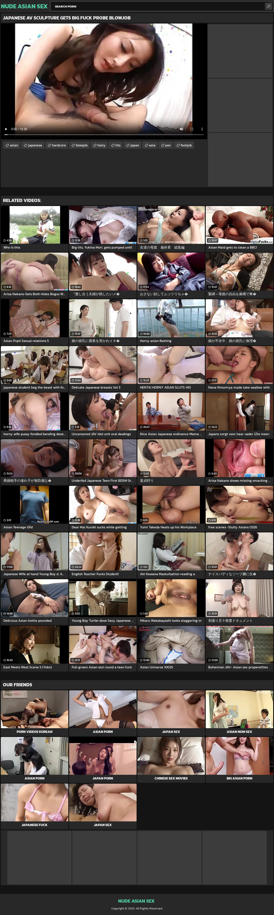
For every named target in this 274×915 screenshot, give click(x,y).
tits (118, 145)
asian (14, 145)
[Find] (268, 6)
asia (152, 145)
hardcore (59, 145)
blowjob (82, 145)
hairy (101, 145)
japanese (35, 145)
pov (168, 145)
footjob (186, 145)
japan (134, 145)
